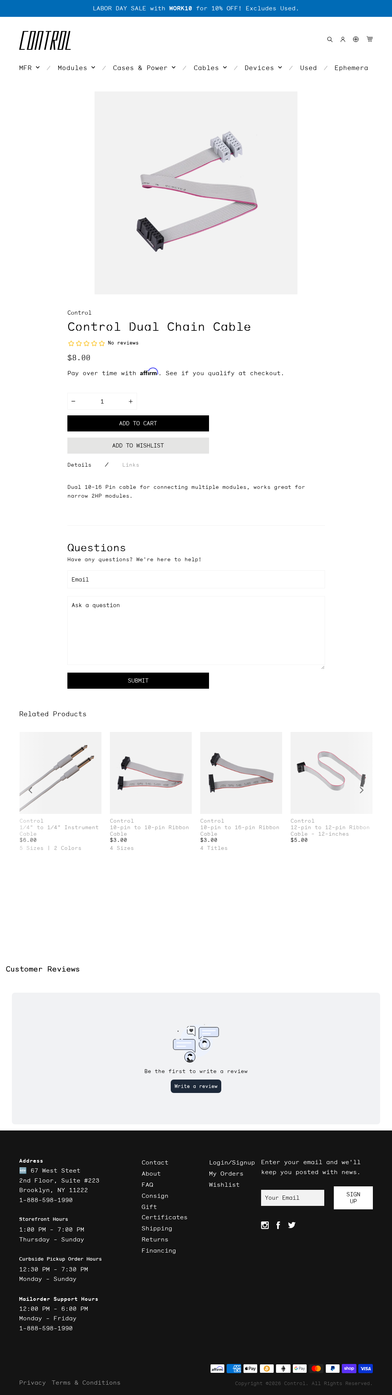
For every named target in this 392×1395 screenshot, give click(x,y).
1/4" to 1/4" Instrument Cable (59, 830)
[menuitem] (29, 67)
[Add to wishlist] (95, 738)
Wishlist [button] (224, 1184)
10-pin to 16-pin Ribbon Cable (239, 830)
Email (80, 579)
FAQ (147, 1184)
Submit (138, 680)
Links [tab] (130, 464)
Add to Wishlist (138, 445)
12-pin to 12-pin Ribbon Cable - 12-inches (330, 830)
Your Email (282, 1197)
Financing (159, 1250)
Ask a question (96, 605)
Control (79, 312)
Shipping (157, 1228)
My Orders (226, 1173)
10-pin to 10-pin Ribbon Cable (149, 830)
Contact (155, 1162)
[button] (356, 39)
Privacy (32, 1382)
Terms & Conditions (86, 1382)
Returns (155, 1239)
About (151, 1173)
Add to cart (138, 423)
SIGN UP (353, 1198)
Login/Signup (232, 1162)
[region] (196, 8)
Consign (155, 1195)
